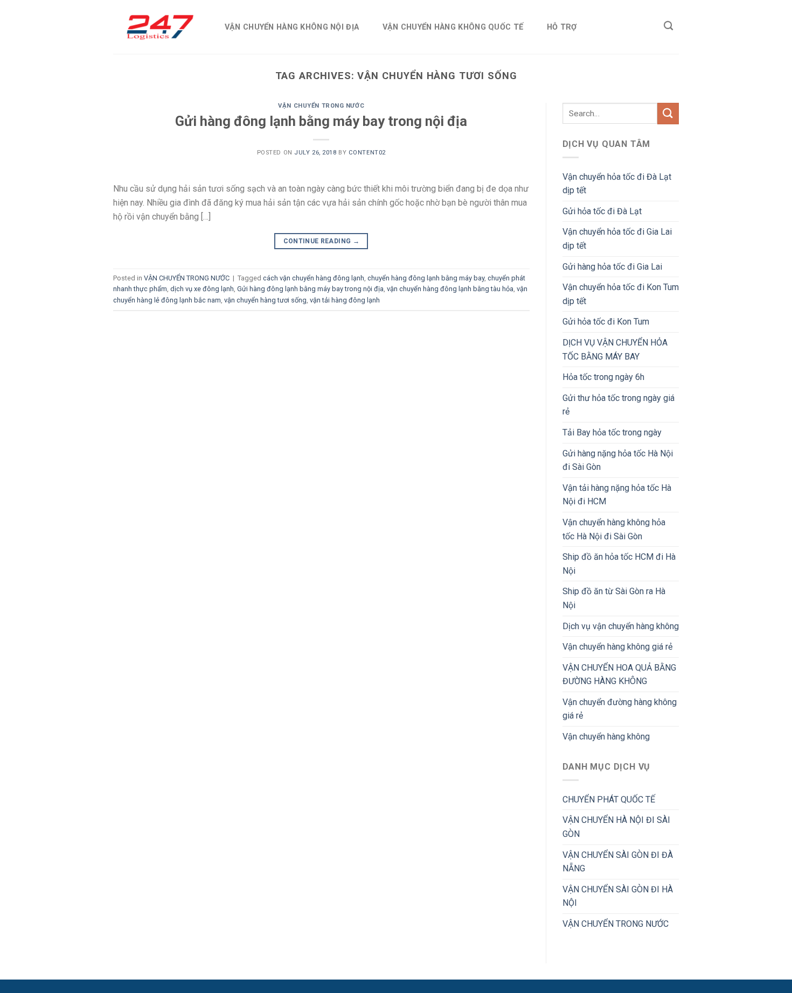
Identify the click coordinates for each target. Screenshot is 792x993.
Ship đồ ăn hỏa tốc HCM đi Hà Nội (619, 564)
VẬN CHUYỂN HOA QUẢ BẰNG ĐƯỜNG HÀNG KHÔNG (619, 675)
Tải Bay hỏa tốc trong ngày (612, 432)
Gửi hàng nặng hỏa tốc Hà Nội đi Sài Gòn (617, 460)
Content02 (367, 152)
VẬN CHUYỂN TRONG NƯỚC (321, 105)
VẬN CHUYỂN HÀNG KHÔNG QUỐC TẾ (453, 27)
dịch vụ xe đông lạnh (202, 289)
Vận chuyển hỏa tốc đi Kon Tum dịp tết (620, 294)
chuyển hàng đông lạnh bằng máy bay (425, 278)
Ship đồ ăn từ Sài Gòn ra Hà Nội (613, 598)
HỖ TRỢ (562, 27)
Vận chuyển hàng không (606, 736)
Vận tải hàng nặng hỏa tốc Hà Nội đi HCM (616, 495)
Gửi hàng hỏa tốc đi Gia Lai (612, 267)
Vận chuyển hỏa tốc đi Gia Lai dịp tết (617, 239)
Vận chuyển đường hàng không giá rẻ (619, 709)
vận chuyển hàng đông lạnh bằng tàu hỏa (450, 289)
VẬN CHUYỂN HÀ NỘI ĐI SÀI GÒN (616, 827)
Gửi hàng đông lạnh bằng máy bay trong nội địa (321, 121)
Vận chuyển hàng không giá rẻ (617, 647)
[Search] (668, 26)
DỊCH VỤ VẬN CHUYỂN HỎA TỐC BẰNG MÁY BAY (615, 349)
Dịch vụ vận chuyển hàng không (620, 626)
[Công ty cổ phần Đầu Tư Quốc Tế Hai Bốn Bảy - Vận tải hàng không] (158, 26)
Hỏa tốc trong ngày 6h (603, 377)
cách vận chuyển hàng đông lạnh (313, 278)
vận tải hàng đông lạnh (345, 300)
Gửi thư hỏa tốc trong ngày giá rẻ (618, 405)
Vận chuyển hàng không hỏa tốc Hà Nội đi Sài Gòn (613, 529)
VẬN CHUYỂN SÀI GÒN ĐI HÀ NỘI (617, 896)
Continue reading (321, 241)
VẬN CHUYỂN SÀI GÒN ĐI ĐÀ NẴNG (617, 862)
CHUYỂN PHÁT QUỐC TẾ (608, 799)
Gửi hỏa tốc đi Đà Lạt (602, 211)
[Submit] (668, 113)
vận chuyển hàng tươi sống (265, 300)
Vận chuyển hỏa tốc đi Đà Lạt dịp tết (616, 184)
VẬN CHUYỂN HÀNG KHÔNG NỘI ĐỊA (292, 27)
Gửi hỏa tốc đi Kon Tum (605, 321)
